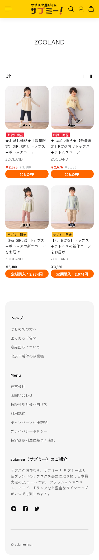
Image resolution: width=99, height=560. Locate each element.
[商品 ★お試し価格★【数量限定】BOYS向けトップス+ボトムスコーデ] (72, 107)
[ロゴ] (47, 9)
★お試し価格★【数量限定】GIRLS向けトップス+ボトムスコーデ (25, 146)
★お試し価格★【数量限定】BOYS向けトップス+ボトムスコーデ (71, 146)
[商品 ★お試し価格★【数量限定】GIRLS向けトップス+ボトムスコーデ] (27, 107)
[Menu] (8, 8)
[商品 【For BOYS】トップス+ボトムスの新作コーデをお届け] (72, 207)
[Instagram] (14, 509)
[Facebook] (25, 509)
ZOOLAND (14, 159)
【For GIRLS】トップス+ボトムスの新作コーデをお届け (25, 246)
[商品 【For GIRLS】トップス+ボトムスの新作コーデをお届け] (27, 207)
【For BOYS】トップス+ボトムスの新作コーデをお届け (71, 246)
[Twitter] (37, 509)
